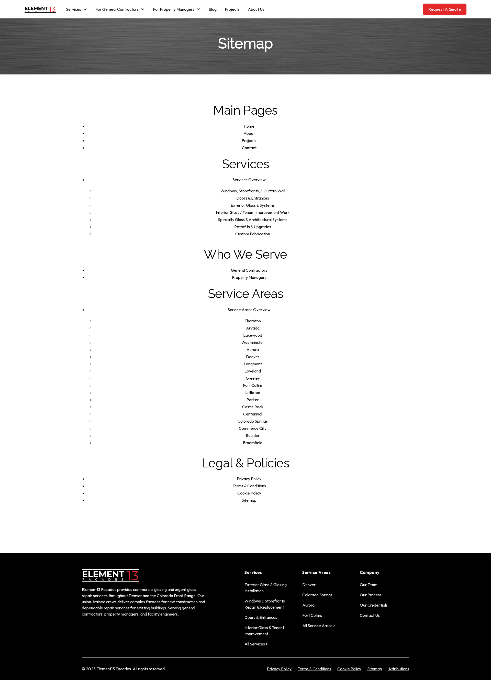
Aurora (253, 349)
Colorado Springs (253, 421)
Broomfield (252, 442)
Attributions (398, 668)
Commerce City (252, 428)
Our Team (368, 584)
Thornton (252, 320)
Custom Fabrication (252, 233)
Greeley (253, 378)
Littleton (252, 392)
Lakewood (252, 335)
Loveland (252, 371)
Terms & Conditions (249, 485)
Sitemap (249, 500)
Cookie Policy (249, 493)
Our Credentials (374, 605)
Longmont (253, 363)
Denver (252, 356)
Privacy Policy (249, 478)
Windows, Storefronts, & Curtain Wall (252, 190)
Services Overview (249, 179)
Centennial (252, 413)
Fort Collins (253, 385)
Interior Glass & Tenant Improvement (264, 630)
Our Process (371, 594)
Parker (253, 399)
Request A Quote (444, 9)
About (249, 133)
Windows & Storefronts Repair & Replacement (264, 604)
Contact (249, 147)
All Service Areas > (319, 625)
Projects (232, 9)
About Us (256, 9)
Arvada (253, 328)
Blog (213, 9)
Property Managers (249, 277)
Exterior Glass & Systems (253, 205)
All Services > (256, 643)
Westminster (252, 342)
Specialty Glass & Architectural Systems (252, 219)
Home (249, 126)
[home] (40, 9)
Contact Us (370, 615)
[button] (76, 9)
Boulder (253, 435)
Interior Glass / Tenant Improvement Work (253, 212)
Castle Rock (252, 406)
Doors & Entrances (252, 198)
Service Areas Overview (249, 309)
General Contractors (249, 270)
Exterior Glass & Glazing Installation (265, 587)
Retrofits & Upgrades (252, 226)
